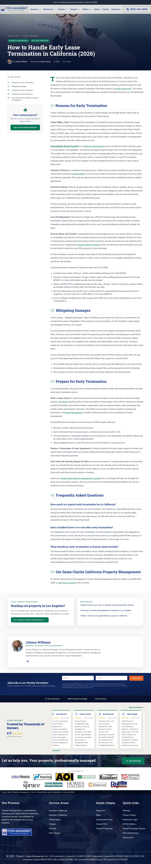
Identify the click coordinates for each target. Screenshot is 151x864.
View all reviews (135, 707)
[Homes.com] (97, 784)
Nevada (52, 828)
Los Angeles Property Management (29, 620)
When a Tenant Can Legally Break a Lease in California (103, 615)
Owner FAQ (101, 824)
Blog (10, 792)
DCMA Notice (129, 824)
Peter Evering (45, 62)
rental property (79, 174)
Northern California (58, 815)
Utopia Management (73, 412)
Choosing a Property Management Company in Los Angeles (105, 610)
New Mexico (55, 833)
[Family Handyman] (53, 784)
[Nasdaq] (42, 777)
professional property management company (81, 478)
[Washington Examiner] (108, 777)
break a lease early (123, 88)
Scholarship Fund (104, 819)
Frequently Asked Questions (22, 94)
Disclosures (128, 837)
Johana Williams (21, 62)
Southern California (58, 810)
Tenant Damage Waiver (134, 828)
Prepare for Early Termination (22, 90)
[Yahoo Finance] (20, 777)
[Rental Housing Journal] (119, 784)
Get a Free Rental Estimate (25, 127)
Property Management (30, 36)
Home (4, 792)
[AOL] (64, 777)
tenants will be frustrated (88, 244)
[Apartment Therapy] (130, 777)
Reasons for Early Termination (23, 82)
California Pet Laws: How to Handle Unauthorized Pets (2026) (107, 605)
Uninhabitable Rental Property (64, 146)
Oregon (52, 824)
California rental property (94, 146)
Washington (55, 819)
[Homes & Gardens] (75, 784)
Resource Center (14, 36)
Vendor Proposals (104, 828)
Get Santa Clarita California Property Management (25, 99)
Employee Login (130, 819)
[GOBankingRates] (86, 777)
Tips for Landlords (40, 41)
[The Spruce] (31, 784)
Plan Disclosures (130, 833)
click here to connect (67, 582)
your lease (62, 401)
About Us (100, 810)
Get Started (135, 761)
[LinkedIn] (28, 661)
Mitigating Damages (19, 86)
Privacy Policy (129, 815)
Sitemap (126, 810)
